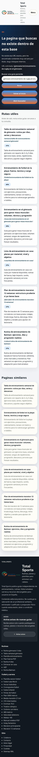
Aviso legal (8, 743)
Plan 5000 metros (10, 695)
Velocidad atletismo (11, 715)
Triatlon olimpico (10, 706)
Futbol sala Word (10, 682)
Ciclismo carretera (11, 709)
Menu (33, 12)
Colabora (7, 737)
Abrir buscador (19, 101)
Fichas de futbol (10, 693)
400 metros (8, 712)
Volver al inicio (19, 93)
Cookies (7, 748)
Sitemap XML (9, 751)
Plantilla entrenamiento (13, 656)
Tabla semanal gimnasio (13, 653)
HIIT (5, 667)
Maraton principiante (12, 726)
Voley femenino (10, 723)
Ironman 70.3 (9, 704)
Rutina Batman (9, 670)
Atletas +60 (8, 717)
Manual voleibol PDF (12, 720)
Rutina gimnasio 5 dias (12, 650)
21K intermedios (10, 701)
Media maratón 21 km (12, 698)
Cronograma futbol (11, 687)
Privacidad (8, 746)
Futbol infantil (9, 690)
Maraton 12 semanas (12, 729)
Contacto (7, 740)
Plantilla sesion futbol (12, 679)
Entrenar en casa (10, 664)
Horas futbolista (10, 684)
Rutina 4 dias (9, 662)
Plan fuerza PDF (10, 659)
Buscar (19, 85)
